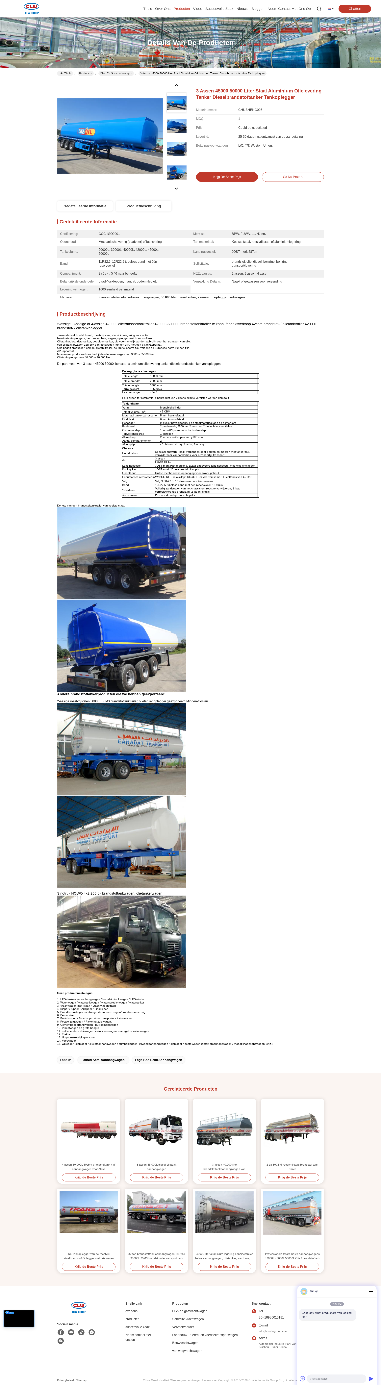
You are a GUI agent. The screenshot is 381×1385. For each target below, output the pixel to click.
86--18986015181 (271, 1317)
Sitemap (81, 1380)
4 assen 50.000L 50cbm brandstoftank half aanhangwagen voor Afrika (88, 1167)
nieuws (242, 9)
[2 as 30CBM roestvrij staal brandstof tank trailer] (292, 1131)
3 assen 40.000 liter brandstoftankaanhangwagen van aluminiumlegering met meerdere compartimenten (224, 1167)
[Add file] (302, 1378)
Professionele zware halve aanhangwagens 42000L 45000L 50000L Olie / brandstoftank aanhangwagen (292, 1256)
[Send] (371, 1378)
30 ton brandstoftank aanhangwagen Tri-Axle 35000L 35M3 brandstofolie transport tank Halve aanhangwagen (156, 1256)
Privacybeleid (65, 1380)
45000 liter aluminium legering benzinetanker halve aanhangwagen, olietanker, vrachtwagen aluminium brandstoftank (224, 1256)
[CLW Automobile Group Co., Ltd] (32, 9)
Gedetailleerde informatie (85, 206)
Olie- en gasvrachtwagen (116, 73)
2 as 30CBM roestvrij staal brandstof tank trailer (292, 1167)
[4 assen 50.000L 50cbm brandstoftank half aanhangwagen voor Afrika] (89, 1131)
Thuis (147, 9)
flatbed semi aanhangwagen (103, 1060)
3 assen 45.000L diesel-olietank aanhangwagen (156, 1167)
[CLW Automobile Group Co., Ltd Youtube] (71, 1332)
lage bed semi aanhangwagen (158, 1060)
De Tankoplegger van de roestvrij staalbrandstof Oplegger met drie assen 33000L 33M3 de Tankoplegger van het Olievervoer (89, 1256)
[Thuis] (79, 1312)
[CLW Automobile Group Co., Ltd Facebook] (60, 1332)
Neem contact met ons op (138, 1337)
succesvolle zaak (219, 9)
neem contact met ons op (289, 9)
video (197, 9)
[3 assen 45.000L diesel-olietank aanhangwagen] (156, 1131)
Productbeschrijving (143, 206)
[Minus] (371, 1291)
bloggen (258, 9)
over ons (162, 9)
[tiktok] (81, 1332)
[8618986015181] (91, 1332)
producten (182, 9)
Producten (85, 73)
